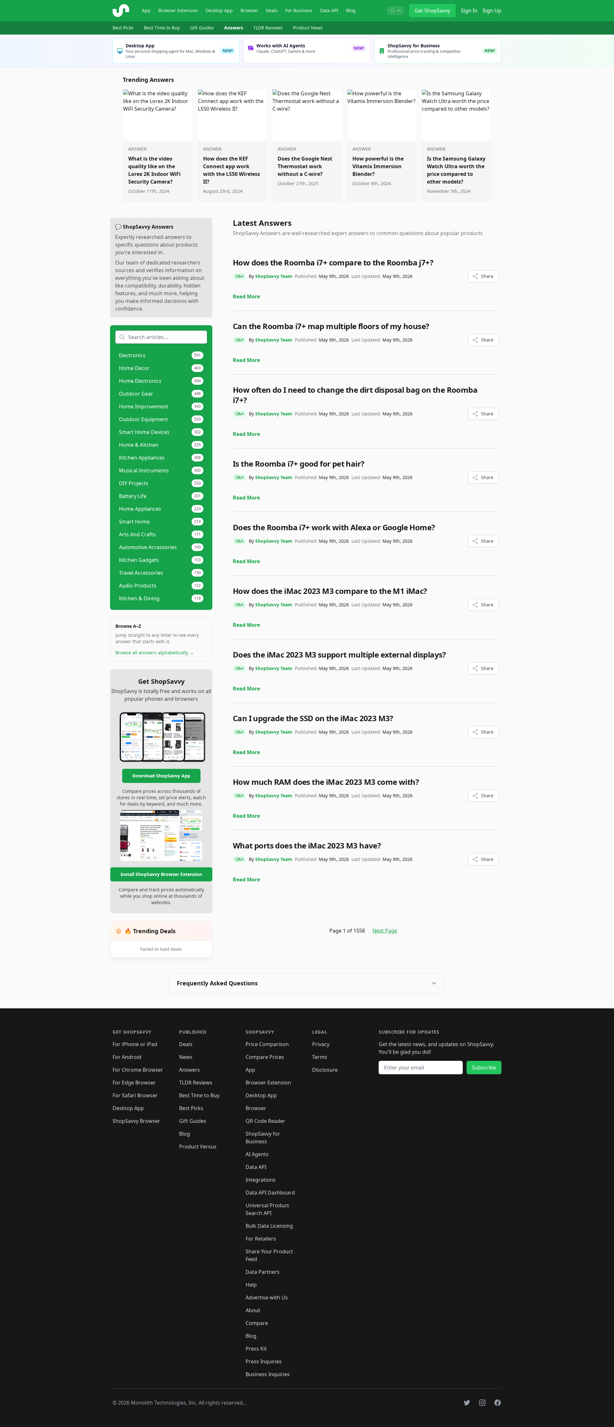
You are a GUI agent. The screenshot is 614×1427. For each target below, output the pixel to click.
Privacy (320, 1044)
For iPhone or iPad (135, 1044)
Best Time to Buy (162, 28)
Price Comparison (267, 1044)
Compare (257, 1323)
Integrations (261, 1179)
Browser (249, 10)
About (253, 1310)
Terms (319, 1056)
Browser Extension (178, 10)
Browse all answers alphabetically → (154, 653)
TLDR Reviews (268, 28)
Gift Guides (202, 28)
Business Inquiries (268, 1374)
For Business (298, 10)
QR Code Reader (265, 1120)
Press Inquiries (264, 1361)
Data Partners (262, 1271)
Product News (308, 28)
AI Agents (257, 1154)
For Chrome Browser (138, 1069)
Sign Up (492, 10)
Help (251, 1284)
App (146, 10)
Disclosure (325, 1069)
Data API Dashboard (270, 1192)
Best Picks (123, 28)
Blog (351, 10)
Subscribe (484, 1067)
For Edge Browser (134, 1082)
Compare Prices (265, 1056)
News (186, 1056)
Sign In (469, 10)
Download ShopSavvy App (161, 776)
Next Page (385, 930)
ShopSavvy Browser (136, 1120)
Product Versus (197, 1146)
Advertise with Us (267, 1297)
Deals (272, 10)
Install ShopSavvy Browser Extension (161, 874)
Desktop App (219, 10)
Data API (329, 10)
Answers (233, 28)
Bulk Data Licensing (269, 1225)
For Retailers (261, 1238)
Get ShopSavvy (432, 10)
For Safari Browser (135, 1095)
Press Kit (256, 1348)
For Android (127, 1056)
